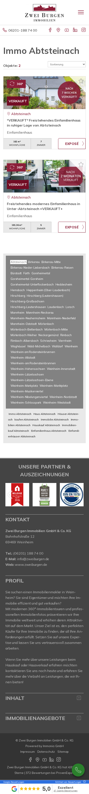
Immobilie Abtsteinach (55, 419)
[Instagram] (83, 30)
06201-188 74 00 (22, 30)
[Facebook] (50, 30)
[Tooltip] (84, 782)
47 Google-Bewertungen (66, 790)
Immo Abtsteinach (20, 413)
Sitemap (63, 752)
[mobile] (81, 12)
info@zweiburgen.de (33, 559)
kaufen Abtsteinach (26, 419)
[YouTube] (67, 30)
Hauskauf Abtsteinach (46, 425)
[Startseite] (44, 12)
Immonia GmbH (53, 746)
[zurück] (10, 494)
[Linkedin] (75, 30)
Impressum (27, 752)
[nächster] (79, 494)
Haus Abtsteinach (44, 413)
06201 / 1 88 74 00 (78, 770)
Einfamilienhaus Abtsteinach (48, 430)
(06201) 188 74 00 (28, 553)
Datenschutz (46, 752)
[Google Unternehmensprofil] (58, 30)
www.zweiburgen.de (31, 564)
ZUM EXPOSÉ (72, 143)
